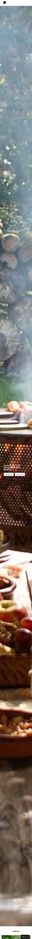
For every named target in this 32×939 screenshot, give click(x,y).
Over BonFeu (8, 474)
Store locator (20, 474)
